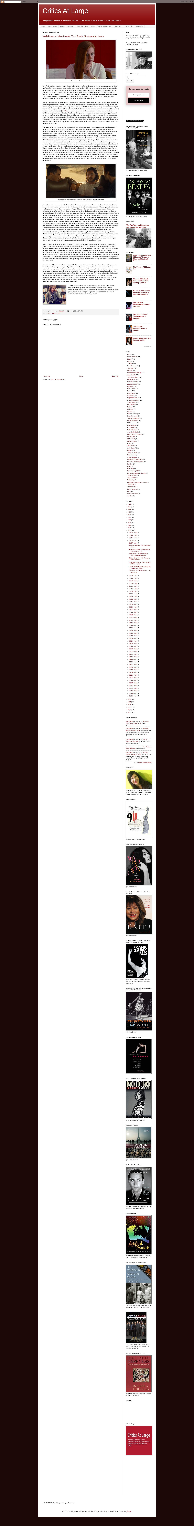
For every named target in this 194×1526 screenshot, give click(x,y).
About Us (118, 26)
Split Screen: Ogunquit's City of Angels (140, 328)
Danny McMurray (52, 313)
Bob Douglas (131, 393)
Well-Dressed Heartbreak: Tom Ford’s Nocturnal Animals (73, 36)
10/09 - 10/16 (133, 591)
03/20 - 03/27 (133, 667)
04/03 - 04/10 (133, 662)
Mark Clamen (131, 389)
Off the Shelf (131, 439)
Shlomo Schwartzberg (134, 373)
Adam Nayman (131, 487)
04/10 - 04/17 (133, 659)
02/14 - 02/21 (133, 680)
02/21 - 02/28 (133, 677)
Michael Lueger (132, 414)
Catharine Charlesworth (134, 459)
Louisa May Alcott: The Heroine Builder (142, 339)
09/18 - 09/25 (133, 599)
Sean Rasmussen (132, 493)
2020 (129, 520)
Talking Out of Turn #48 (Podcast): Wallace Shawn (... (139, 558)
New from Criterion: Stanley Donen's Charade (140, 316)
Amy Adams (66, 111)
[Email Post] (67, 311)
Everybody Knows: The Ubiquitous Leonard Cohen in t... (139, 550)
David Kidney (131, 404)
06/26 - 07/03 (133, 630)
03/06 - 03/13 (133, 672)
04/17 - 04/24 (133, 657)
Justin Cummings (132, 377)
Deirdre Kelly (131, 379)
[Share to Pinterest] (81, 311)
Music (129, 361)
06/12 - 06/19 (133, 636)
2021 (129, 517)
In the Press (52, 26)
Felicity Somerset (132, 489)
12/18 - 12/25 (133, 535)
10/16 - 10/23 (133, 588)
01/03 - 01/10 (133, 696)
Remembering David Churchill (136, 473)
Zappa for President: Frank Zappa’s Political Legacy (139, 563)
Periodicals (130, 455)
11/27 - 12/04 (133, 543)
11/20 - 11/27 (133, 575)
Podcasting (130, 480)
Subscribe (139, 26)
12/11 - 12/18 (133, 538)
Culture (129, 370)
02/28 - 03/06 (133, 675)
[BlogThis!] (75, 311)
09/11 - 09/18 (133, 602)
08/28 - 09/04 (133, 607)
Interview (130, 386)
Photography (131, 427)
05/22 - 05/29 (133, 643)
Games (129, 411)
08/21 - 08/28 (133, 609)
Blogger (129, 1511)
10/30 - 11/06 (133, 583)
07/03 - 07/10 (133, 628)
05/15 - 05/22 (133, 646)
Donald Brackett (132, 382)
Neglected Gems (132, 398)
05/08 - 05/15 (133, 649)
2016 (129, 530)
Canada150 (131, 436)
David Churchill (132, 384)
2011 (129, 710)
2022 (129, 514)
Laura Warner (131, 425)
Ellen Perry (130, 468)
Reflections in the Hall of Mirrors (137, 482)
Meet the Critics (82, 26)
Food (128, 466)
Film (59, 313)
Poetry (129, 443)
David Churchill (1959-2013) (101, 26)
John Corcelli (131, 375)
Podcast (129, 407)
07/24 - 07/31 (133, 620)
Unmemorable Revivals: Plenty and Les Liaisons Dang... (140, 567)
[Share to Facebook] (79, 311)
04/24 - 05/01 (133, 654)
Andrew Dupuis (132, 457)
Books (129, 359)
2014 (129, 702)
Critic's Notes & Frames (134, 434)
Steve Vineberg (132, 357)
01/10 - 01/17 (133, 693)
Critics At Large (65, 11)
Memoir (129, 450)
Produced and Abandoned (135, 461)
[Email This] (73, 311)
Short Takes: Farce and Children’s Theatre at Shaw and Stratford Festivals (142, 258)
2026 (129, 504)
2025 (129, 507)
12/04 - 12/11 (133, 540)
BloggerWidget (147, 346)
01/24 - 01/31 (133, 688)
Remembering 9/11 (133, 471)
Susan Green (131, 402)
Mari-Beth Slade (132, 430)
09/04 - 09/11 (133, 604)
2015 (129, 699)
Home (43, 26)
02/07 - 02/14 (133, 683)
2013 (129, 704)
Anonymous (129, 721)
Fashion (129, 464)
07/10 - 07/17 (133, 625)
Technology (130, 484)
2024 (129, 509)
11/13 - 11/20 (133, 578)
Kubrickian (51, 140)
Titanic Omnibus (132, 475)
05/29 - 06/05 (133, 641)
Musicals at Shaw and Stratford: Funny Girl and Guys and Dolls (141, 292)
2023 (129, 512)
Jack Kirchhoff (131, 448)
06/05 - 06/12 (133, 638)
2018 (129, 525)
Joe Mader (130, 445)
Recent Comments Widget (144, 762)
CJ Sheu (130, 409)
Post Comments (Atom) (58, 379)
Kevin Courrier (131, 366)
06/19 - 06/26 (133, 633)
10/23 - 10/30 (133, 586)
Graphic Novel (131, 441)
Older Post (115, 376)
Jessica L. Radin (132, 452)
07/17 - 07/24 (133, 623)
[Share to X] (77, 311)
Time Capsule (131, 477)
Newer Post (46, 376)
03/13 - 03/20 (133, 670)
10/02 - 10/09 (133, 594)
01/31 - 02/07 (133, 685)
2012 (129, 707)
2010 (129, 712)
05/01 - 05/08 (133, 651)
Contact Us (128, 26)
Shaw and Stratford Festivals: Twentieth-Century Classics (141, 281)
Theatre (129, 363)
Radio (129, 491)
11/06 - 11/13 (133, 581)
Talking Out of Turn (133, 418)
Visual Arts (130, 395)
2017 (129, 528)
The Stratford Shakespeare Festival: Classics (141, 304)
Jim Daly (130, 496)
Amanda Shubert (132, 432)
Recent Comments (67, 26)
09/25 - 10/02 (133, 596)
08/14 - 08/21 (133, 612)
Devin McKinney (132, 416)
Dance (129, 391)
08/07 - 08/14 (133, 615)
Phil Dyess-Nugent (133, 400)
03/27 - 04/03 (133, 664)
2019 (129, 522)
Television (130, 368)
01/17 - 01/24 (133, 691)
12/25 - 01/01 (133, 532)
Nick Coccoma (131, 423)
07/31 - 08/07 (133, 617)
